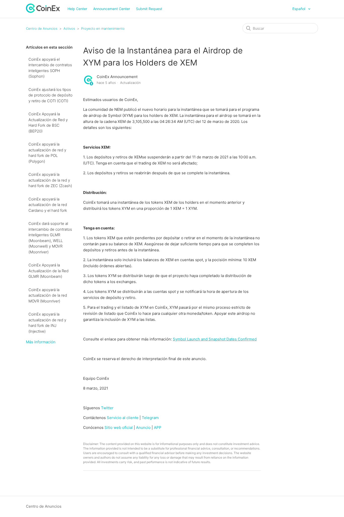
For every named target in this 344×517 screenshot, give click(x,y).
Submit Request (149, 9)
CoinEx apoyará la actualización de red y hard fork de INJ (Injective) (47, 323)
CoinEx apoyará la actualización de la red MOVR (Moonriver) (47, 295)
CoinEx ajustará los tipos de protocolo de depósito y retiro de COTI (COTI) (50, 95)
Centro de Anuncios (41, 28)
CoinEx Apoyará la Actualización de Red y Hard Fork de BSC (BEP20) (48, 122)
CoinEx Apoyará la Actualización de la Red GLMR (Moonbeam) (48, 271)
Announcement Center (111, 9)
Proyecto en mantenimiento (103, 28)
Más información (40, 341)
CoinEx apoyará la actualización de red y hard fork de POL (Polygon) (47, 153)
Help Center (77, 9)
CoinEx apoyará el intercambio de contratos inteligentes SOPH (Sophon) (50, 68)
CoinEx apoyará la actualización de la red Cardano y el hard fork (47, 205)
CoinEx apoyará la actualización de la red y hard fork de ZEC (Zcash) (50, 180)
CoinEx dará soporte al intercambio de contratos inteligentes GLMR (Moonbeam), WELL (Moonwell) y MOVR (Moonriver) (50, 237)
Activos (69, 28)
